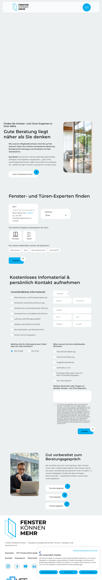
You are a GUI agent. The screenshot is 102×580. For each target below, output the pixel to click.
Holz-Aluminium (38, 250)
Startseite (9, 553)
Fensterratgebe (56, 488)
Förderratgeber (56, 506)
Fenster (15, 239)
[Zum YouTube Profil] (25, 566)
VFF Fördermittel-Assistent (28, 553)
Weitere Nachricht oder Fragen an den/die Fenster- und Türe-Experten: (69, 387)
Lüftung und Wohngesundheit (27, 319)
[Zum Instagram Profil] (8, 566)
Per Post (35, 351)
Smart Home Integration (25, 335)
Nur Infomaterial (64, 381)
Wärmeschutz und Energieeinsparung (30, 297)
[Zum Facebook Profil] (17, 566)
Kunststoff (54, 250)
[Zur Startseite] (20, 7)
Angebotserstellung (65, 362)
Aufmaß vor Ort (64, 368)
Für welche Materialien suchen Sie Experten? (29, 245)
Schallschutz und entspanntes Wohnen (31, 308)
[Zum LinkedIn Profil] (34, 566)
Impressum (20, 558)
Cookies (29, 213)
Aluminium (15, 250)
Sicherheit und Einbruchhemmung (29, 303)
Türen (29, 239)
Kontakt (8, 558)
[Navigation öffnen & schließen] (87, 7)
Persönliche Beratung (66, 352)
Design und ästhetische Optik (27, 324)
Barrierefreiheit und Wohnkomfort (29, 329)
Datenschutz (33, 558)
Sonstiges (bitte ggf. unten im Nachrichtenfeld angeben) (69, 374)
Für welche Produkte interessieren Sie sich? (28, 227)
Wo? (14, 207)
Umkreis (48, 212)
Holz (26, 250)
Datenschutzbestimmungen (85, 550)
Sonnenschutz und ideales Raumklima (30, 313)
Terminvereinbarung (66, 357)
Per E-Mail (18, 351)
